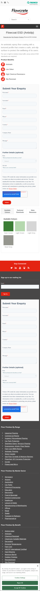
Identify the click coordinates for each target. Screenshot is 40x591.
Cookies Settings (20, 578)
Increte (7, 462)
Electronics (9, 492)
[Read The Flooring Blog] (2, 3)
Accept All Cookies (20, 588)
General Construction (12, 498)
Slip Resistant (10, 562)
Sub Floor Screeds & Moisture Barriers (19, 457)
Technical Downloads (20, 211)
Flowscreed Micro (11, 464)
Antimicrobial (9, 531)
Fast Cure (8, 547)
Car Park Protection (12, 441)
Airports (8, 480)
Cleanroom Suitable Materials (15, 539)
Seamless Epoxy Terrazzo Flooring (17, 444)
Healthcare (9, 500)
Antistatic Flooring (11, 451)
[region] (20, 577)
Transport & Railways (12, 516)
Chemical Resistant (12, 536)
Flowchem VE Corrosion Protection (17, 459)
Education (8, 490)
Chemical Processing (12, 487)
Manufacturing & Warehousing (16, 506)
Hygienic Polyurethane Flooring (16, 438)
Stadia (7, 513)
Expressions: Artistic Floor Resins (17, 446)
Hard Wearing (10, 552)
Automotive (9, 482)
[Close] (38, 566)
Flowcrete (2, 26)
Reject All (20, 583)
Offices (7, 508)
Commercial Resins (12, 436)
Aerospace (9, 477)
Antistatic (8, 534)
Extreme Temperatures (13, 544)
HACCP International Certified (16, 549)
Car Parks (8, 485)
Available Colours (7, 211)
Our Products (15, 37)
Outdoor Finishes (11, 557)
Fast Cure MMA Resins (13, 449)
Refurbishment (10, 560)
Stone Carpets (10, 454)
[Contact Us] (5, 3)
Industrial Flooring (11, 433)
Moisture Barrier (11, 554)
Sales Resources (32, 211)
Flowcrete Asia (7, 37)
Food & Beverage (11, 495)
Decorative (9, 541)
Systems (21, 37)
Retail (7, 511)
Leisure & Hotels (11, 503)
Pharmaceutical (10, 518)
